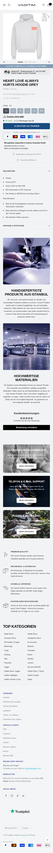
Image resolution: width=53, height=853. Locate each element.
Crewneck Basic (10, 638)
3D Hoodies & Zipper (12, 642)
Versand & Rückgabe (13, 226)
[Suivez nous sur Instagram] (12, 796)
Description (9, 171)
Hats (6, 659)
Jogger (6, 667)
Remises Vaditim (9, 747)
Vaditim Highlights (10, 675)
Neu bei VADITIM (34, 667)
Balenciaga (8, 646)
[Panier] (48, 5)
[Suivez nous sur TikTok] (17, 796)
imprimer (6, 697)
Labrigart (24, 835)
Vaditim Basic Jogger (12, 671)
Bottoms (31, 646)
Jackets (30, 663)
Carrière (6, 742)
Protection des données (12, 702)
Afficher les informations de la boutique (16, 148)
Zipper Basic (9, 634)
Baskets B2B (8, 756)
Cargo (6, 650)
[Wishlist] (43, 5)
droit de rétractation (10, 706)
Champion (31, 650)
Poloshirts (8, 663)
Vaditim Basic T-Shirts (36, 671)
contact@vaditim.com (33, 768)
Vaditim (10, 835)
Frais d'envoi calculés (19, 94)
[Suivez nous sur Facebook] (6, 796)
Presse (5, 751)
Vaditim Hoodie (33, 675)
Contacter (6, 734)
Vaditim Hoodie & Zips (12, 679)
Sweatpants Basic (34, 638)
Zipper (30, 679)
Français (25, 828)
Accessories (32, 642)
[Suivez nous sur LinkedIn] (23, 796)
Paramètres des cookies (12, 719)
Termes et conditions (11, 715)
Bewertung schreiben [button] (26, 427)
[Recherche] (9, 5)
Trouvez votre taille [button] (15, 117)
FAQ (4, 729)
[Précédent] (4, 62)
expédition (7, 711)
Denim (30, 655)
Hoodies (31, 659)
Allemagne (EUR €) (11, 828)
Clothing (7, 655)
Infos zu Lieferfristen (12, 98)
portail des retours (9, 738)
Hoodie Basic (32, 634)
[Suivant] (49, 62)
